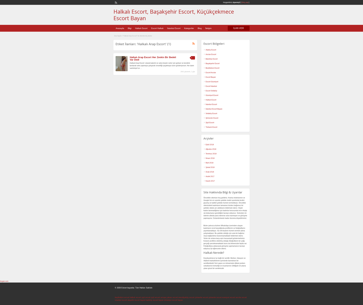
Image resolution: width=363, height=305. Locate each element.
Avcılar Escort (211, 54)
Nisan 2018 (210, 158)
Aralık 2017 (210, 176)
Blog (200, 28)
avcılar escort (241, 297)
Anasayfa (120, 28)
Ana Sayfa (117, 36)
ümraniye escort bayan (173, 300)
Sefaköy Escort (211, 113)
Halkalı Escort (141, 28)
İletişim (208, 28)
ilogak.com (4, 281)
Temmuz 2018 (211, 154)
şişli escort (146, 297)
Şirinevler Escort (212, 118)
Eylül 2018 (210, 145)
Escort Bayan (211, 77)
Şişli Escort (210, 123)
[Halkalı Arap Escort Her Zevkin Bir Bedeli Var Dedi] (122, 71)
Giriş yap (244, 2)
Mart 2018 (209, 163)
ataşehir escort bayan (136, 300)
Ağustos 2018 (211, 149)
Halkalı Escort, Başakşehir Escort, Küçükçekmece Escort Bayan (173, 15)
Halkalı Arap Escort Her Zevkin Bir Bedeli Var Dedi (153, 58)
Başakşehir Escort (213, 63)
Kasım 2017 (210, 181)
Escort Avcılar (211, 73)
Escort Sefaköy (211, 91)
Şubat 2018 (210, 167)
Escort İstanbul (211, 86)
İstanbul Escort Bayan (214, 109)
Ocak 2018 (210, 172)
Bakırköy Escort (212, 59)
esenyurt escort (228, 297)
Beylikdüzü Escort (212, 68)
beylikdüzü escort (122, 297)
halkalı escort (135, 297)
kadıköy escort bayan (154, 300)
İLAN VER (238, 28)
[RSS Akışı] (116, 2)
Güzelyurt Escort (212, 95)
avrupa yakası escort (169, 297)
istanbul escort (121, 300)
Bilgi (129, 28)
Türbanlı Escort (211, 127)
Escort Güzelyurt (212, 82)
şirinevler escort (201, 297)
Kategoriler (189, 28)
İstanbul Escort (174, 28)
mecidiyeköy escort (186, 297)
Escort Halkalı (157, 28)
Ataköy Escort (211, 50)
